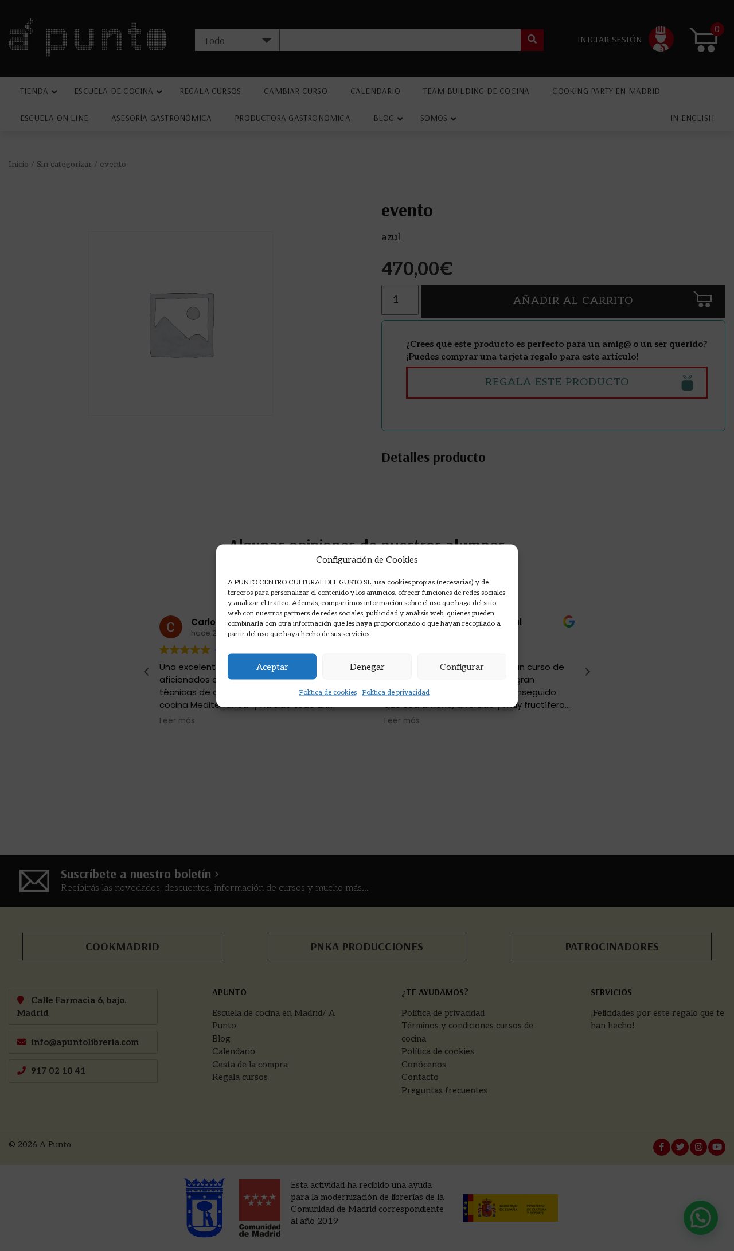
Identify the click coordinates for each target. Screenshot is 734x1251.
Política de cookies (328, 692)
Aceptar (272, 666)
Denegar (367, 666)
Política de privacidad (396, 692)
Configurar (462, 666)
